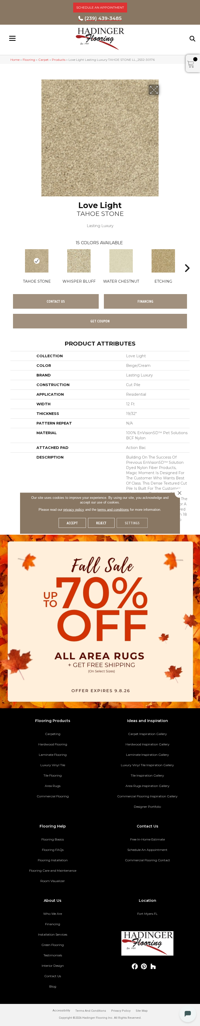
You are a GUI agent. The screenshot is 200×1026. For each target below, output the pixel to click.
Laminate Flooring (53, 755)
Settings (132, 522)
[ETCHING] (163, 261)
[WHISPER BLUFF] (79, 261)
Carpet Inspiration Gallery (147, 734)
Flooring (29, 60)
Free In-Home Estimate (147, 839)
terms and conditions (113, 509)
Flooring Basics (52, 839)
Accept (72, 522)
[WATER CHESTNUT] (121, 261)
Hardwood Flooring (52, 744)
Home (15, 60)
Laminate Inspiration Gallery (147, 755)
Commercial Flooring (53, 796)
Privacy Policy (120, 1010)
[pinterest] (144, 966)
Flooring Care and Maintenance (52, 870)
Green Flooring (52, 945)
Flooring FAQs (53, 850)
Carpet (43, 60)
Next (187, 260)
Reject (101, 522)
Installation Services (52, 934)
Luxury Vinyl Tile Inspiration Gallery (147, 765)
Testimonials (52, 955)
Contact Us (56, 301)
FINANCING (145, 301)
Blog (52, 986)
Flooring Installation (53, 860)
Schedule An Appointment (147, 850)
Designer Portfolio (147, 807)
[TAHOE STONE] (37, 261)
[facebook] (135, 966)
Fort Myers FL (147, 914)
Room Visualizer (52, 881)
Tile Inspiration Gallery (147, 775)
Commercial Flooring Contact (147, 860)
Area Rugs (52, 786)
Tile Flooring (52, 775)
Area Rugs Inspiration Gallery (148, 786)
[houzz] (153, 966)
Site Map (142, 1010)
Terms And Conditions (90, 1010)
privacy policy (73, 509)
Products (58, 60)
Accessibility (61, 1010)
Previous (13, 260)
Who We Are (52, 914)
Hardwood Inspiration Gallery (148, 744)
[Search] (192, 39)
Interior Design (53, 966)
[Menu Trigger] (12, 38)
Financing (52, 924)
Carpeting (52, 734)
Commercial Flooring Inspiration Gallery (147, 796)
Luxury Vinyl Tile (52, 765)
